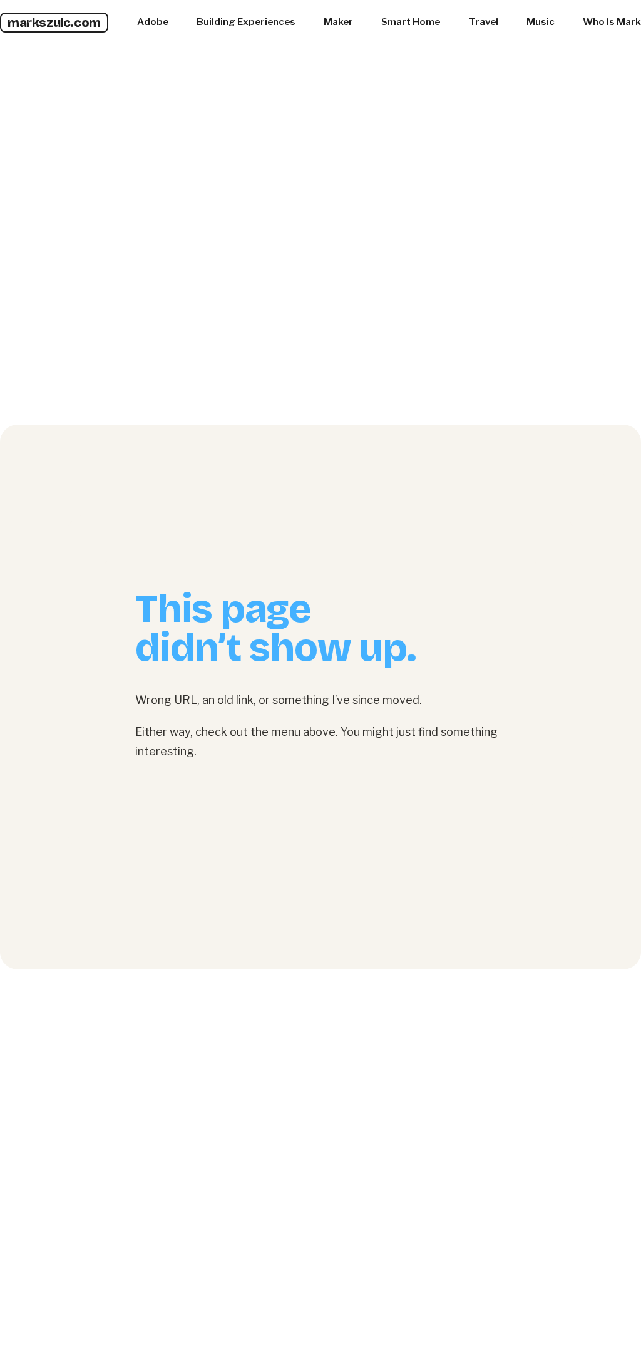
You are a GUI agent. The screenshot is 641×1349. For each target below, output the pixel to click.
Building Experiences (246, 22)
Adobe (152, 22)
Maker (338, 22)
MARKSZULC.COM (54, 22)
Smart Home (410, 22)
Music (540, 22)
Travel (483, 22)
